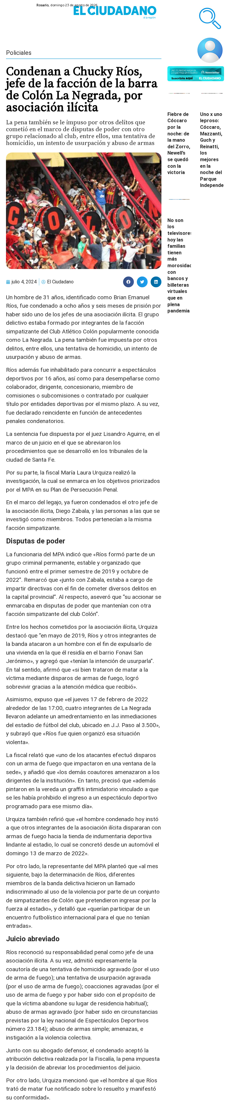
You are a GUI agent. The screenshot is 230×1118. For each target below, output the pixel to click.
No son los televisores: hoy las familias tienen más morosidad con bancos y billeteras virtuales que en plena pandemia (180, 265)
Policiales (18, 52)
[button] (128, 282)
